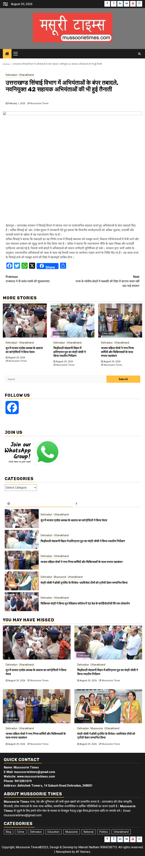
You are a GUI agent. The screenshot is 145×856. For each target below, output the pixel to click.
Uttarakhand (26, 74)
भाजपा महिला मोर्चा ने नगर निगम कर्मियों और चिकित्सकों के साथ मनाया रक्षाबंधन (117, 352)
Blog (8, 831)
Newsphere (63, 852)
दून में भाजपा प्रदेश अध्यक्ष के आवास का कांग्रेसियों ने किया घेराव (24, 350)
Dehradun (11, 74)
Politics (103, 831)
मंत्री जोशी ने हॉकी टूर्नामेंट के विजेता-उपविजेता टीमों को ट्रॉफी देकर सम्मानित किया (84, 582)
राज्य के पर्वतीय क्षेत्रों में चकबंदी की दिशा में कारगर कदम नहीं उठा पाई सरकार (107, 281)
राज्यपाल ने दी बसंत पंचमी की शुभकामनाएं (27, 279)
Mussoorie (60, 576)
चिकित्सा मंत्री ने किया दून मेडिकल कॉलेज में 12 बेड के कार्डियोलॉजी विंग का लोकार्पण (85, 603)
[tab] (38, 503)
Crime (20, 831)
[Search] (139, 53)
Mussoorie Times (39, 103)
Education (53, 831)
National (88, 831)
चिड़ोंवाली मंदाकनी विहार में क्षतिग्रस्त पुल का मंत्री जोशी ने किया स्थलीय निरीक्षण (69, 352)
